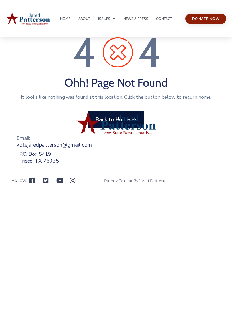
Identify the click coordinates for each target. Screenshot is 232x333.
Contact (164, 18)
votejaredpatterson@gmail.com (54, 145)
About (84, 18)
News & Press (135, 18)
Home (65, 18)
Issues (104, 18)
